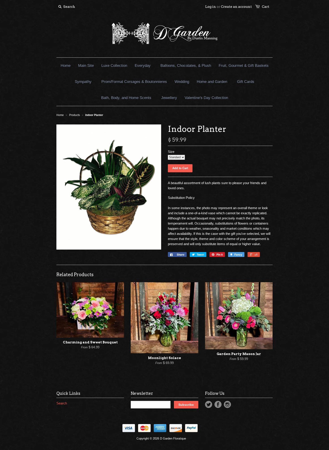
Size (171, 152)
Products (74, 115)
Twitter (208, 404)
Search (61, 403)
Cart (265, 7)
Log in (210, 7)
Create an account (236, 7)
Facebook (218, 404)
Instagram (227, 404)
